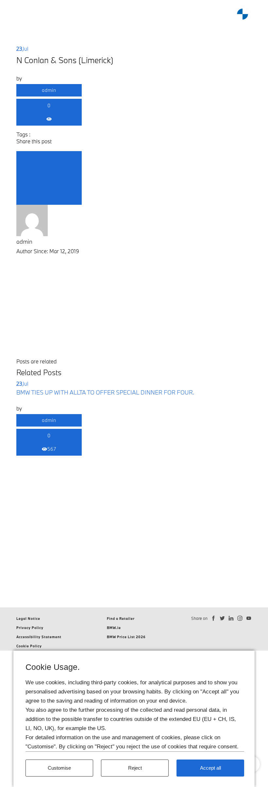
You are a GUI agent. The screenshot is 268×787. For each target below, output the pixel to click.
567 (51, 449)
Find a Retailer (121, 618)
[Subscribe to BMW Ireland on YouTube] (249, 618)
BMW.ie (114, 627)
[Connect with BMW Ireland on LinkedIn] (231, 618)
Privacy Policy (29, 627)
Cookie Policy (29, 646)
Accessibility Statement (38, 637)
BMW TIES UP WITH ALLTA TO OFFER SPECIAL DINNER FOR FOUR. (105, 392)
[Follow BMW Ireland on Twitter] (222, 618)
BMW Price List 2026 (126, 637)
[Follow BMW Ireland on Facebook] (213, 618)
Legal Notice (28, 618)
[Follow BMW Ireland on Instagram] (240, 618)
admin (49, 90)
